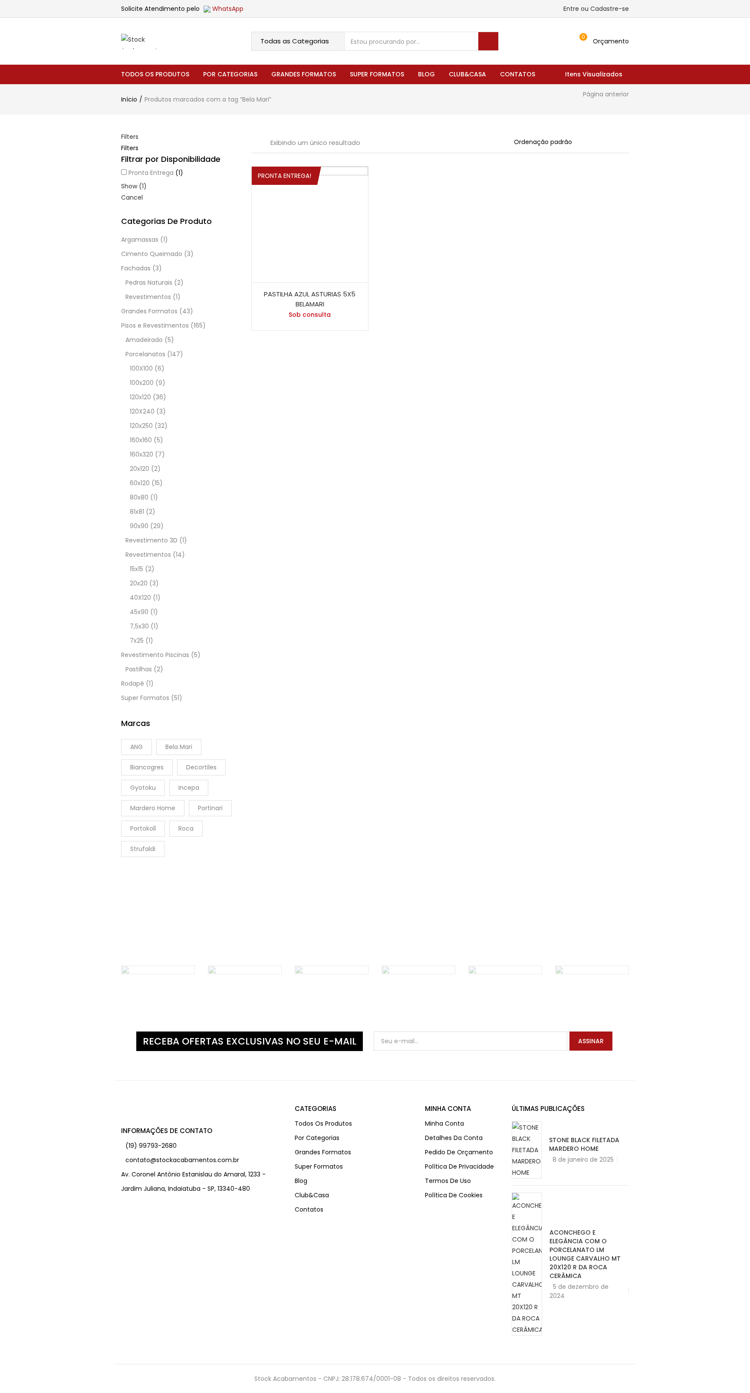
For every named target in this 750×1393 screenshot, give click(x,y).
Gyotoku (143, 787)
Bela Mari (178, 746)
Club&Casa (467, 74)
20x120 (139, 468)
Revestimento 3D (151, 540)
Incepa (188, 787)
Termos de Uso (448, 1180)
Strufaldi (142, 848)
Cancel (132, 197)
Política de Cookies (454, 1195)
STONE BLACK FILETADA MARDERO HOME (584, 1144)
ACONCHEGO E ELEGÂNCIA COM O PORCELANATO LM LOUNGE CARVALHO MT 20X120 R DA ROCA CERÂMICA (585, 1254)
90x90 (139, 526)
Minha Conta (444, 1123)
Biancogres (147, 767)
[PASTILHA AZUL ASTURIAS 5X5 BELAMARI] (310, 224)
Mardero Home (152, 808)
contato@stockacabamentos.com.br (182, 1160)
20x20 (139, 583)
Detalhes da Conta (454, 1137)
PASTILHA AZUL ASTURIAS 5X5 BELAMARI (309, 299)
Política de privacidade (459, 1166)
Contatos (517, 74)
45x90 (139, 612)
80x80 (139, 497)
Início (129, 99)
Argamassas (139, 239)
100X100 (141, 368)
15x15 (136, 569)
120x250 (141, 425)
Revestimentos (148, 296)
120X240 (142, 411)
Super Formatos (377, 74)
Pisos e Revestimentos (155, 325)
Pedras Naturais (148, 282)
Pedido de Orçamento (459, 1152)
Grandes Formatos (303, 74)
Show (134, 186)
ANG (136, 746)
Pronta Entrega (151, 172)
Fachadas (136, 268)
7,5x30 (139, 626)
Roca (186, 828)
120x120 (140, 397)
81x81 (137, 511)
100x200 (142, 382)
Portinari (210, 808)
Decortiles (201, 767)
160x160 (141, 440)
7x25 (137, 640)
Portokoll (143, 828)
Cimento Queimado (151, 254)
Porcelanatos (145, 354)
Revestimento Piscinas (155, 655)
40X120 (140, 597)
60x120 (140, 483)
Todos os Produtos (155, 74)
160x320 (141, 454)
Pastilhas (138, 669)
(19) (132, 1145)
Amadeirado (144, 339)
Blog (426, 74)
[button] (606, 41)
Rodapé (132, 683)
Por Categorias (230, 74)
